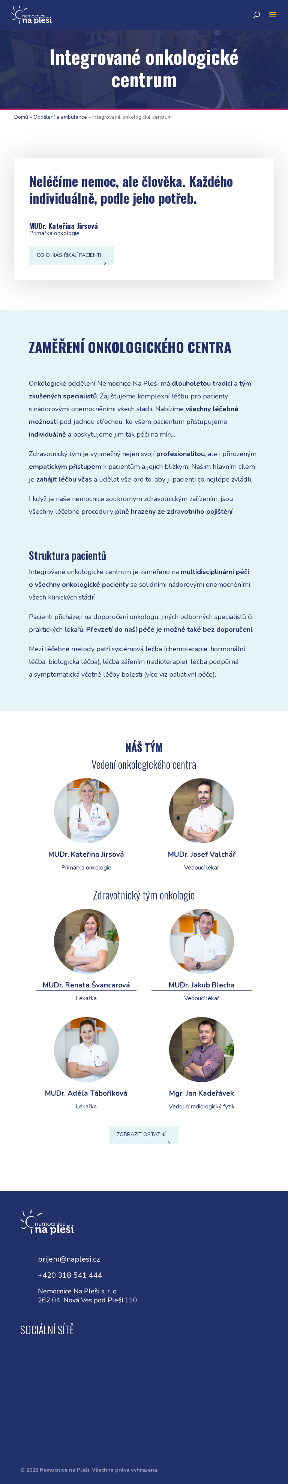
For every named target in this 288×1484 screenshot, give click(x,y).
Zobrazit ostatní (141, 1134)
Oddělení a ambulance (60, 117)
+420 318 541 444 (70, 1275)
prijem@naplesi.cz (69, 1259)
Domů (21, 117)
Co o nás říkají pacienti (69, 255)
